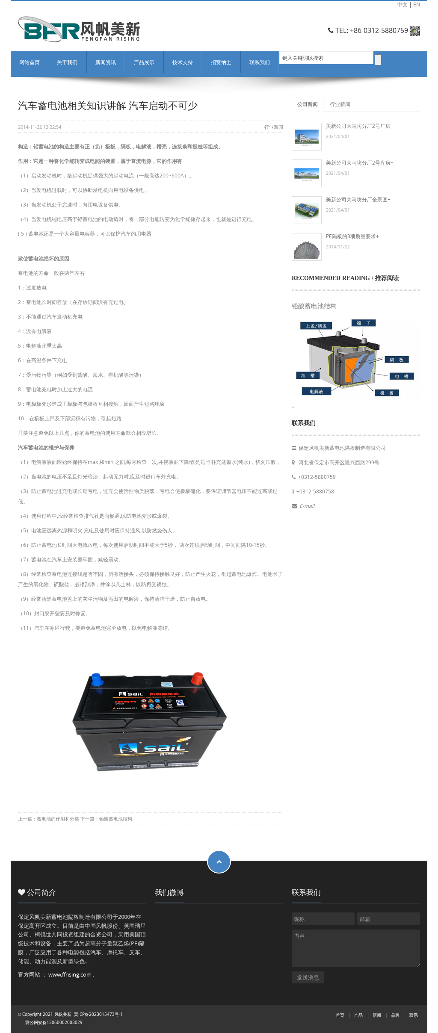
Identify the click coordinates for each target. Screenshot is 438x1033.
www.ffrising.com (70, 974)
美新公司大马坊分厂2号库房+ (360, 162)
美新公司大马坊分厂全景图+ (358, 199)
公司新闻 (307, 103)
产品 (358, 1015)
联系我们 (259, 62)
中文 (402, 4)
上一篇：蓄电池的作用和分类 (49, 818)
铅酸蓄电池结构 (314, 306)
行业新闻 (273, 127)
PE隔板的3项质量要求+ (352, 236)
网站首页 (29, 62)
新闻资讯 (105, 62)
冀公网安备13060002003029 (54, 1022)
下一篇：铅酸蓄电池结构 (106, 818)
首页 (340, 1015)
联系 (413, 1015)
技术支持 (182, 62)
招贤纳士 (221, 62)
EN (416, 4)
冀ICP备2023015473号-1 (98, 1014)
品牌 (395, 1015)
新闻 (377, 1015)
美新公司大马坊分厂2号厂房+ (360, 125)
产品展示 (144, 62)
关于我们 (67, 62)
